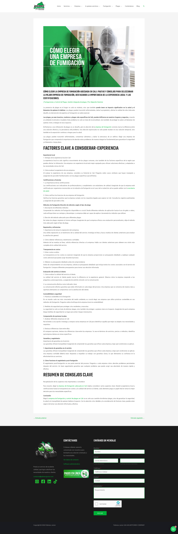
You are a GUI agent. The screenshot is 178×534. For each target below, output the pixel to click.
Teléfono (97, 468)
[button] (71, 6)
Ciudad (97, 477)
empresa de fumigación (103, 127)
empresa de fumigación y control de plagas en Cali (66, 398)
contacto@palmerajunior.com (43, 476)
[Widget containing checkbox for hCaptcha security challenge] (108, 503)
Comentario (98, 486)
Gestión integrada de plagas (77, 102)
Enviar (100, 513)
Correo (96, 457)
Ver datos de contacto (71, 460)
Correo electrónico (99, 464)
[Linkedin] (49, 481)
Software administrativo (72, 464)
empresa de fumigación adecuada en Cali (72, 386)
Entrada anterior (40, 418)
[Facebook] (43, 481)
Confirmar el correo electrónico (128, 464)
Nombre (97, 448)
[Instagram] (37, 481)
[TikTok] (55, 481)
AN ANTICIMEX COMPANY (136, 525)
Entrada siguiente (137, 418)
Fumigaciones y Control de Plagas (55, 102)
